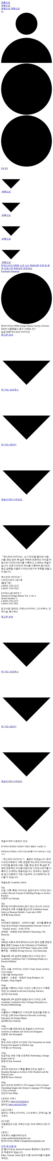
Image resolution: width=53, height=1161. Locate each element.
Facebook (5, 271)
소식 (27, 265)
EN (3, 168)
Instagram (14, 271)
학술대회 (34, 265)
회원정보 (27, 268)
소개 (22, 265)
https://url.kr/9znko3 (20, 1101)
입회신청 (8, 268)
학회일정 (18, 268)
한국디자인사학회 (10, 265)
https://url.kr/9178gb (17, 1104)
